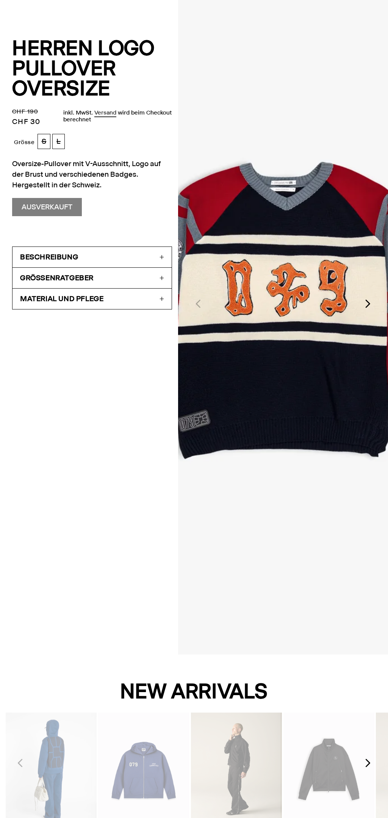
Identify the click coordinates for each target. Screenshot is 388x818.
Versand (105, 112)
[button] (92, 257)
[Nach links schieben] (197, 304)
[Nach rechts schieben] (368, 304)
